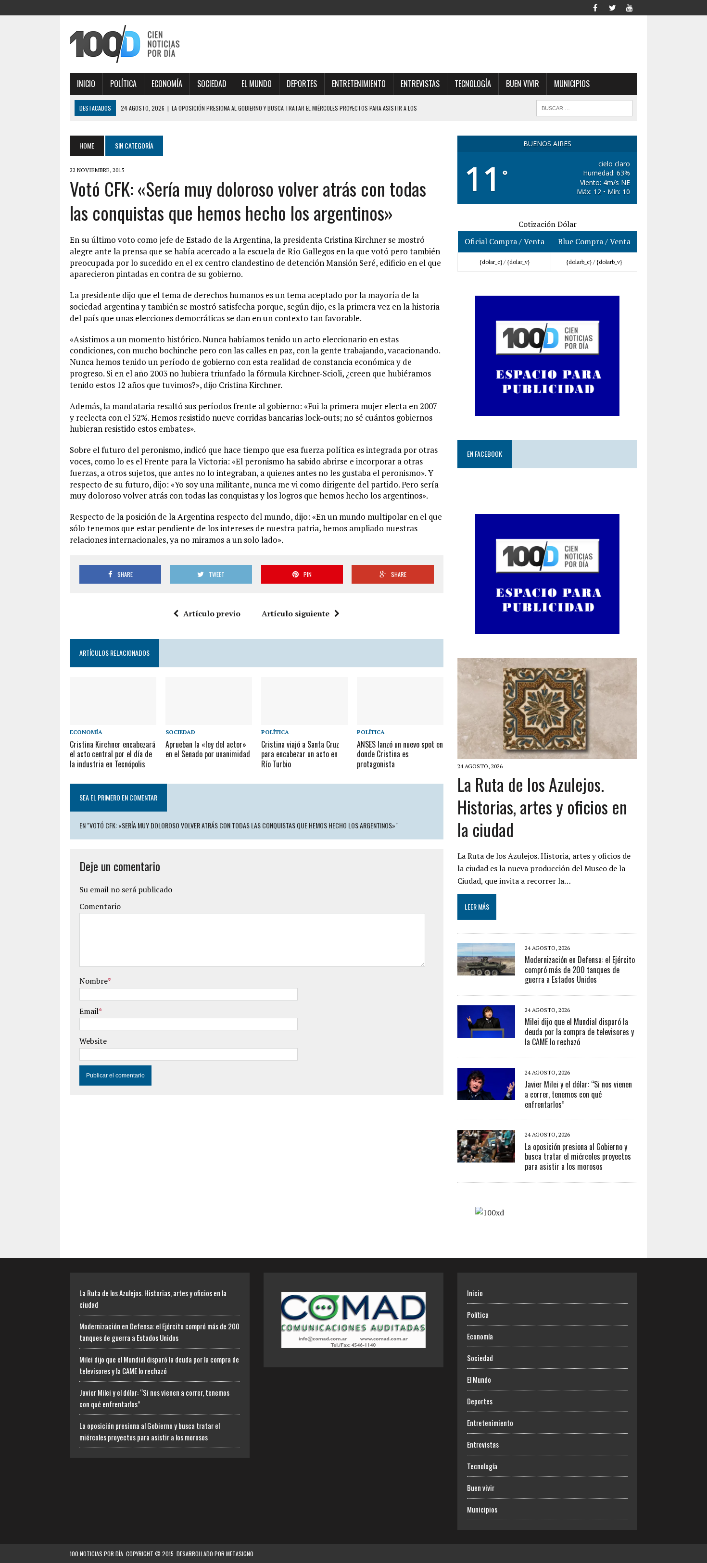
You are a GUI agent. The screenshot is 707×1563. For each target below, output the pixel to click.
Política (123, 83)
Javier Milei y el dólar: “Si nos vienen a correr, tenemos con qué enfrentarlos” (578, 1094)
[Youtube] (629, 7)
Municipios (572, 83)
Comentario (100, 906)
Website (93, 1041)
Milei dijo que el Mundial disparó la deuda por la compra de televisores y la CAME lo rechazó (579, 1032)
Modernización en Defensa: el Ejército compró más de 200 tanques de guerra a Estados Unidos (580, 970)
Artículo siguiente (295, 613)
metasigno (239, 1554)
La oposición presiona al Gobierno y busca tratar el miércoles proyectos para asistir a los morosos (578, 1157)
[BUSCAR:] (584, 107)
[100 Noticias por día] (160, 44)
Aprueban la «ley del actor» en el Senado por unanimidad (207, 749)
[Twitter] (612, 7)
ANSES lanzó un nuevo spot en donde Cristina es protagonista (400, 754)
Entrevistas (420, 83)
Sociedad (212, 83)
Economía (167, 83)
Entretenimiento (359, 83)
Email (89, 1011)
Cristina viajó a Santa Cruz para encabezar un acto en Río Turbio (300, 754)
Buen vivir (522, 83)
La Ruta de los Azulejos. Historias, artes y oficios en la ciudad (542, 806)
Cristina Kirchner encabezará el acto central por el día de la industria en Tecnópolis (112, 754)
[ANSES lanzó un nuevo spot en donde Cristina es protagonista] (400, 718)
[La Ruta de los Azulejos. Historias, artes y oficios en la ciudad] (547, 752)
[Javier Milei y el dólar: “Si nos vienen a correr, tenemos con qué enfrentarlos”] (486, 1093)
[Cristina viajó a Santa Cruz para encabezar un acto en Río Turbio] (304, 718)
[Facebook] (595, 7)
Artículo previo (211, 613)
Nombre (93, 980)
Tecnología (472, 83)
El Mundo (256, 83)
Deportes (302, 83)
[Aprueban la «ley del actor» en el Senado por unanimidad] (208, 718)
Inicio (86, 83)
